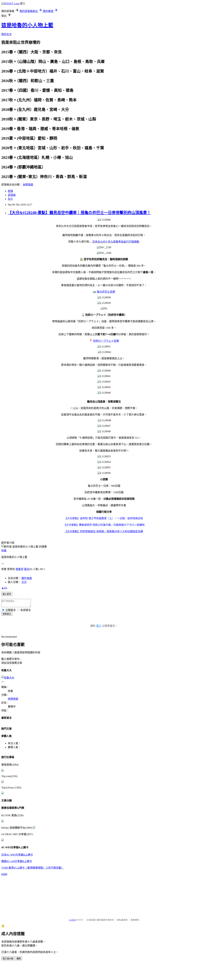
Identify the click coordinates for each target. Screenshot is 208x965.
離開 (19, 958)
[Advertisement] (17, 895)
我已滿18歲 (8, 958)
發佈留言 (7, 614)
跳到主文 (6, 34)
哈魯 (3, 550)
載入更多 (7, 594)
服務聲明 (135, 920)
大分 (24, 582)
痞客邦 (19, 569)
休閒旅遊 (28, 184)
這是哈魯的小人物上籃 (27, 25)
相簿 (10, 191)
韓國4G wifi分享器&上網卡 (16, 861)
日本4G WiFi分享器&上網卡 (17, 854)
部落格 (12, 195)
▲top (4, 587)
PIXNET (79, 920)
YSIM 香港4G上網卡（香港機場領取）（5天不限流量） (32, 867)
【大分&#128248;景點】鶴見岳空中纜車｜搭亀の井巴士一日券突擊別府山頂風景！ (79, 213)
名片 (10, 199)
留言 (26, 569)
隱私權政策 (122, 920)
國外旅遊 (26, 578)
